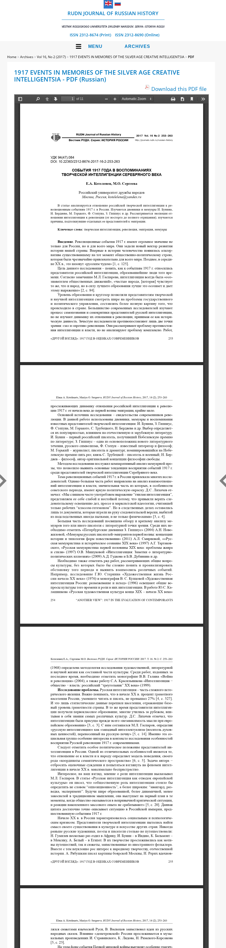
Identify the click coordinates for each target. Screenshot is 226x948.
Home (12, 57)
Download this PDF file (179, 89)
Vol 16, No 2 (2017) (51, 57)
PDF (191, 57)
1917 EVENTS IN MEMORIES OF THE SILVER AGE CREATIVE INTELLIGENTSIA (126, 57)
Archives (137, 46)
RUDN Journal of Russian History (113, 19)
